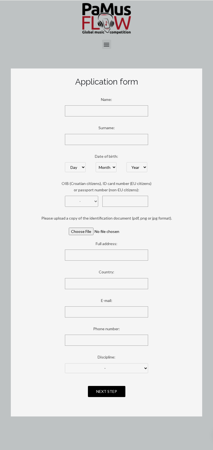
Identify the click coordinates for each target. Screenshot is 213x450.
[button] (106, 44)
